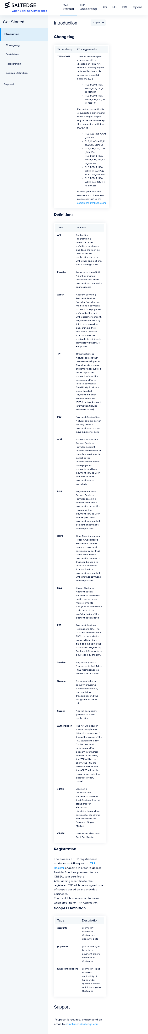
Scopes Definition (17, 73)
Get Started (68, 7)
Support (9, 84)
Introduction (11, 34)
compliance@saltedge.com (91, 203)
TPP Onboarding (88, 7)
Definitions (12, 54)
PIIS (124, 7)
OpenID (138, 7)
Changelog (13, 45)
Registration (13, 64)
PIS (115, 7)
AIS (105, 7)
